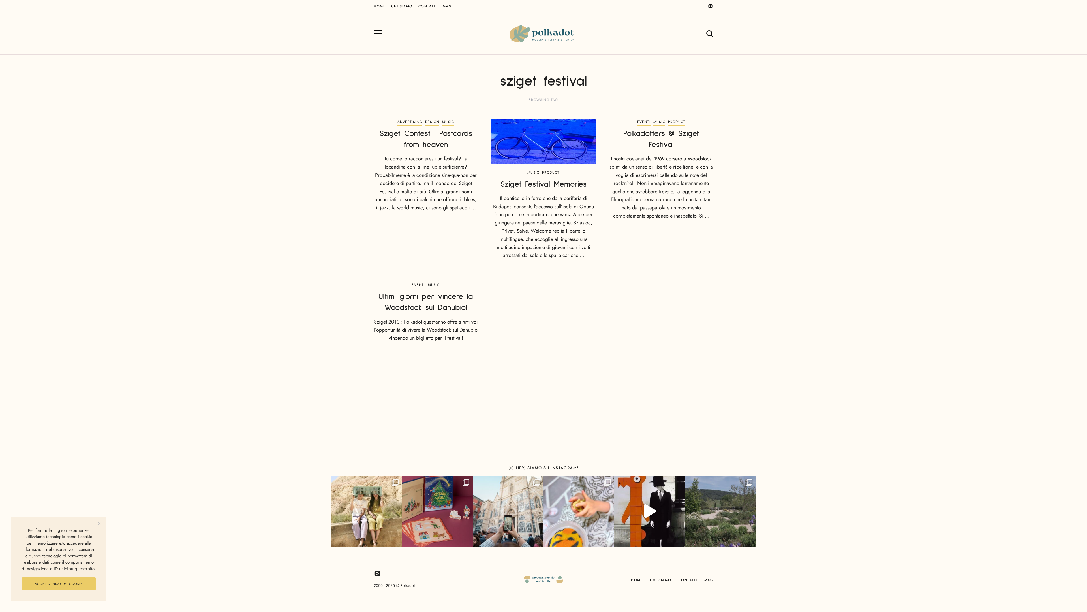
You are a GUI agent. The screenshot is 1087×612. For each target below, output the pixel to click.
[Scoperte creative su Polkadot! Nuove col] (508, 511)
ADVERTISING (409, 121)
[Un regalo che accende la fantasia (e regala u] (579, 511)
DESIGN (432, 121)
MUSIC (448, 121)
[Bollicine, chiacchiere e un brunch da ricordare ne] (720, 511)
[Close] (99, 524)
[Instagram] (710, 6)
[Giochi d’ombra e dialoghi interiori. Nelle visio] (649, 511)
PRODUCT (550, 172)
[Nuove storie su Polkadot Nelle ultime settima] (366, 511)
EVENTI (644, 121)
